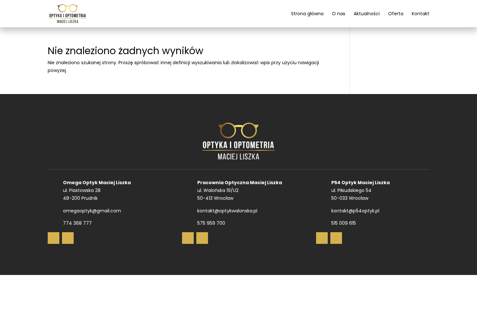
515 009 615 (343, 223)
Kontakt (420, 14)
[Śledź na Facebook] (53, 238)
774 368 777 (77, 223)
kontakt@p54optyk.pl (355, 211)
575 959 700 (211, 223)
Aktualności (367, 14)
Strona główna (307, 14)
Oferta (395, 14)
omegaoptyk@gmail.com (92, 211)
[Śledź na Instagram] (68, 238)
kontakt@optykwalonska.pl (227, 211)
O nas (338, 14)
